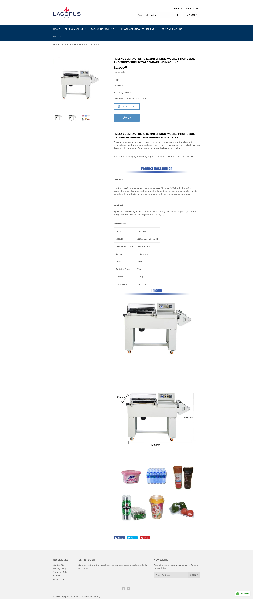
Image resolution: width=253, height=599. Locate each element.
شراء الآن (127, 117)
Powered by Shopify (90, 596)
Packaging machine (102, 29)
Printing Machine (172, 29)
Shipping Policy (61, 572)
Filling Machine (74, 29)
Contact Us (58, 565)
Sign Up (194, 575)
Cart (194, 15)
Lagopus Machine (69, 596)
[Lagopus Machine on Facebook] (123, 589)
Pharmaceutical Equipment (138, 29)
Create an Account (192, 8)
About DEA (58, 579)
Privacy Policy (59, 568)
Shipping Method (123, 92)
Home (56, 29)
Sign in (177, 8)
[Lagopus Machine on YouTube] (128, 589)
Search (56, 575)
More (56, 36)
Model (117, 80)
